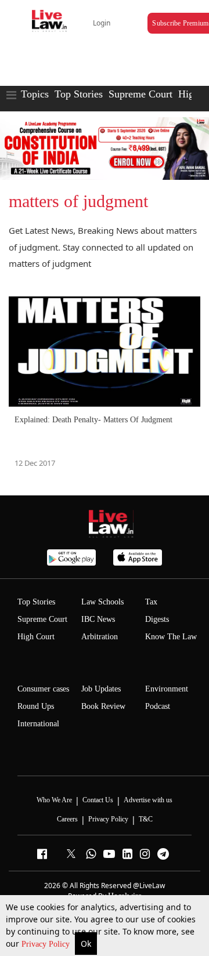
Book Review (103, 706)
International (38, 723)
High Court (36, 636)
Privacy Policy (46, 944)
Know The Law (171, 636)
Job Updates (101, 689)
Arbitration (99, 636)
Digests (157, 619)
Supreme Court (140, 94)
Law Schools (102, 602)
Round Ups (35, 706)
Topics (35, 94)
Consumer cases (43, 689)
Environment (166, 689)
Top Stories (79, 94)
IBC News (98, 619)
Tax (151, 602)
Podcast (157, 706)
